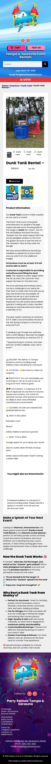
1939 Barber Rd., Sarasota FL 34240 (30, 741)
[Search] (45, 64)
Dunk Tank (26, 85)
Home (5, 85)
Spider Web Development (32, 761)
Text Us (36, 47)
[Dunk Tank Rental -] (9, 155)
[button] (25, 79)
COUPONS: (14, 370)
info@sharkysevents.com (29, 74)
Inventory (14, 85)
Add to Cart (15, 181)
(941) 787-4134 (28, 70)
